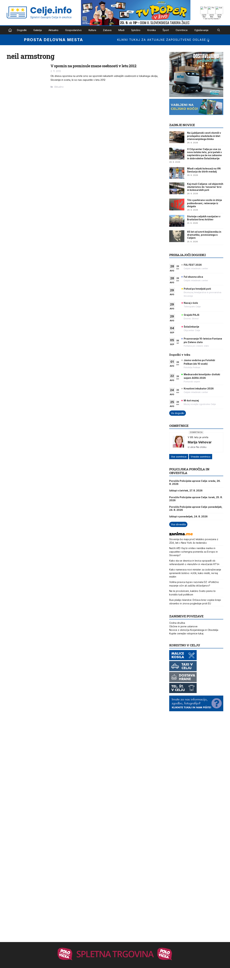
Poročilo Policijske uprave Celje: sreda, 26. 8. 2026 (195, 482)
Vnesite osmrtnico (200, 456)
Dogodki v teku (179, 354)
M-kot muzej (191, 400)
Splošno (135, 30)
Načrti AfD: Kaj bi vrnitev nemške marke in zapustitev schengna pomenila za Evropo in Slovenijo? (193, 552)
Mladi (121, 30)
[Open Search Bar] (218, 30)
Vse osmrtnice (179, 456)
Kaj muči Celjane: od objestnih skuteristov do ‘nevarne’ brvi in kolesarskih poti (205, 186)
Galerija (37, 30)
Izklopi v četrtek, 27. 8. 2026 (186, 490)
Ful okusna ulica (193, 276)
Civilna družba (177, 622)
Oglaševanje (201, 30)
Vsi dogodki (177, 413)
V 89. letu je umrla (198, 437)
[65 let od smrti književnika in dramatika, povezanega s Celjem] (176, 236)
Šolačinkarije (191, 326)
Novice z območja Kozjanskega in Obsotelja (193, 629)
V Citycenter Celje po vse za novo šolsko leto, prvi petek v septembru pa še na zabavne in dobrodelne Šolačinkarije (204, 154)
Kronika (151, 30)
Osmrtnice (182, 30)
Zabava (107, 30)
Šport (165, 30)
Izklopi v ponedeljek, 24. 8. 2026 (188, 516)
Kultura (92, 30)
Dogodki (22, 30)
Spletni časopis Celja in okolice (10, 30)
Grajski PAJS (191, 314)
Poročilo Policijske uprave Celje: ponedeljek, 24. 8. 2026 (195, 508)
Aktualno (53, 30)
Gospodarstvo (73, 30)
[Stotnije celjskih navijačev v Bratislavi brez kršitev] (176, 221)
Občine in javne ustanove (183, 626)
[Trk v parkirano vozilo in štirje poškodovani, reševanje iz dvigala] (176, 204)
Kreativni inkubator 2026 (199, 388)
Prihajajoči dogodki (187, 255)
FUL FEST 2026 (193, 264)
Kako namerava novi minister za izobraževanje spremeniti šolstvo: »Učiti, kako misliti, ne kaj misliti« (195, 573)
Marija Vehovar (200, 442)
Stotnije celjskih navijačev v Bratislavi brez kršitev (203, 218)
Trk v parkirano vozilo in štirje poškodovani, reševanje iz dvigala (204, 203)
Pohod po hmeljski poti (197, 288)
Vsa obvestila (178, 524)
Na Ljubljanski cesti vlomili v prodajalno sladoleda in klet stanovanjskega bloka (204, 135)
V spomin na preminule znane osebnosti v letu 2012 (93, 65)
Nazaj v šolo (191, 302)
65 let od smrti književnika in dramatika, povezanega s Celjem (204, 234)
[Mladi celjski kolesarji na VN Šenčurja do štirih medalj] (176, 173)
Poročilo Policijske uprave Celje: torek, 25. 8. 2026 (196, 499)
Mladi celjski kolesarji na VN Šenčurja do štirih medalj (204, 170)
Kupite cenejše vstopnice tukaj (186, 633)
